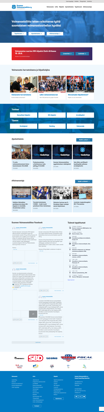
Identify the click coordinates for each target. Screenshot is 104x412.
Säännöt (14, 382)
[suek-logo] (84, 366)
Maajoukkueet (57, 391)
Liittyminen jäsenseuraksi (39, 382)
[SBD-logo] (35, 358)
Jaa (36, 263)
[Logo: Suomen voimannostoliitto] (22, 6)
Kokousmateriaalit (37, 385)
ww (20, 287)
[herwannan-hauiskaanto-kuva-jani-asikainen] (52, 84)
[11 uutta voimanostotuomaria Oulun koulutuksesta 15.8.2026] (21, 152)
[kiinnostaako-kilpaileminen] (80, 84)
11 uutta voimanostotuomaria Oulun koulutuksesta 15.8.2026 (21, 164)
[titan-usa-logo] (68, 358)
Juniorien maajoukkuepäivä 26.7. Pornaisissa (82, 203)
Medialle (35, 394)
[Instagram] (80, 396)
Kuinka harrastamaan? (17, 383)
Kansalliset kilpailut (23, 115)
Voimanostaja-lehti (37, 396)
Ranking (52, 126)
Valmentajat (35, 389)
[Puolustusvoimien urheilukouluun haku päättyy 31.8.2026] (42, 152)
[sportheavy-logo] (19, 358)
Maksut (55, 394)
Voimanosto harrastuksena (21, 95)
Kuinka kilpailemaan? (17, 385)
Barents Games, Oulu (77, 234)
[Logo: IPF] (19, 366)
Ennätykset (23, 126)
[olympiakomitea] (68, 366)
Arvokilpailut (80, 115)
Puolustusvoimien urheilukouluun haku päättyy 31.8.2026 (39, 164)
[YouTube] (84, 396)
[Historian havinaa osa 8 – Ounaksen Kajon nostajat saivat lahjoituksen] (62, 192)
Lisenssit (56, 387)
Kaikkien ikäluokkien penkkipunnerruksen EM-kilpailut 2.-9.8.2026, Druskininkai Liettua (20, 205)
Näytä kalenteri (71, 280)
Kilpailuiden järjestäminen (60, 393)
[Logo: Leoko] (52, 358)
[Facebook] (76, 396)
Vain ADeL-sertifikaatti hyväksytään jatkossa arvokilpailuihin (81, 164)
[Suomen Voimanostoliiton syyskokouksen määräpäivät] (62, 152)
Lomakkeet (35, 383)
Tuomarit (35, 391)
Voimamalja (80, 126)
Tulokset (56, 382)
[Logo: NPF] (52, 366)
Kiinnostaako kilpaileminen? (78, 95)
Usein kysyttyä (15, 387)
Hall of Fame (36, 393)
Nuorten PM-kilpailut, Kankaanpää (80, 277)
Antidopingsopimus (58, 389)
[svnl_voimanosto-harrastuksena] (23, 84)
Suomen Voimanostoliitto (21, 227)
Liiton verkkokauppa (37, 402)
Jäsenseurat (36, 380)
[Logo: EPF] (35, 366)
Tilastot (55, 383)
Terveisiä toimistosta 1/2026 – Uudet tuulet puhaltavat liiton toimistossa (41, 204)
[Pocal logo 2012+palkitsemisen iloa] (84, 358)
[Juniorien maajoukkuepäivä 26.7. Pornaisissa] (82, 192)
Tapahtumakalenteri (58, 380)
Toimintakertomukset (38, 387)
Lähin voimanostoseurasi (49, 95)
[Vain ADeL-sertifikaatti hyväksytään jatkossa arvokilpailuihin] (82, 152)
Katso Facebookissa (31, 263)
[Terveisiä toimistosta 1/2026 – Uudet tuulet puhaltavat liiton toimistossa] (42, 192)
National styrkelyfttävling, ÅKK (79, 272)
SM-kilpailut (52, 115)
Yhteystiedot (36, 398)
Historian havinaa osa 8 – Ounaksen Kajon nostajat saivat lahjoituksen (61, 204)
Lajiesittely (14, 380)
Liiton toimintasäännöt (38, 400)
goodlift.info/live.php (25, 286)
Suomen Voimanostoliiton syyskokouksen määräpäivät (62, 163)
